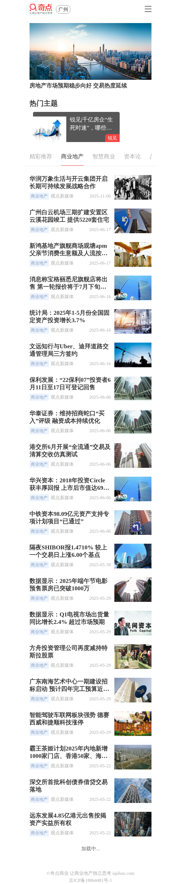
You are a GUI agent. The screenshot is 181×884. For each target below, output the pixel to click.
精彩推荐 (41, 156)
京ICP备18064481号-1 (90, 880)
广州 (63, 9)
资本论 (132, 156)
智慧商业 (103, 156)
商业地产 (72, 156)
